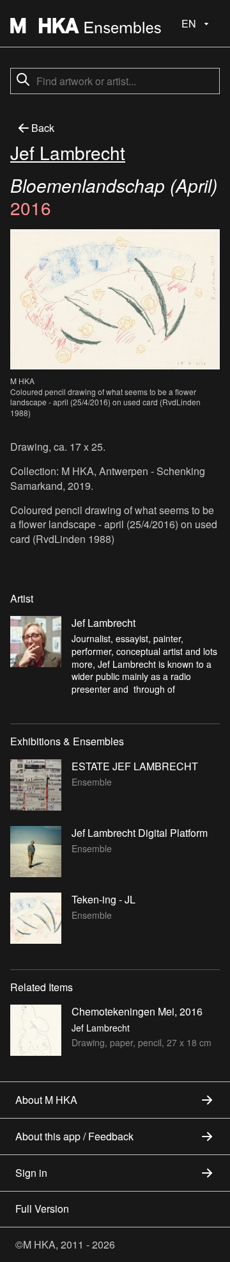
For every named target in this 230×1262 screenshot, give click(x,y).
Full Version (42, 1208)
